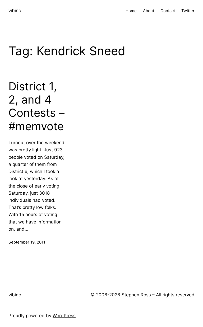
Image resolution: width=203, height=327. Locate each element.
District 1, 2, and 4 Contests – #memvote (36, 106)
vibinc (14, 10)
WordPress (64, 315)
